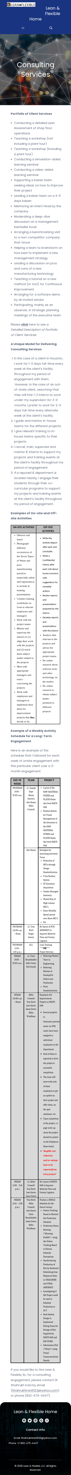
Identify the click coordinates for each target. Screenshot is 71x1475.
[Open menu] (22, 28)
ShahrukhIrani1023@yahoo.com (35, 1390)
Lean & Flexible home (35, 1412)
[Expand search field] (50, 27)
